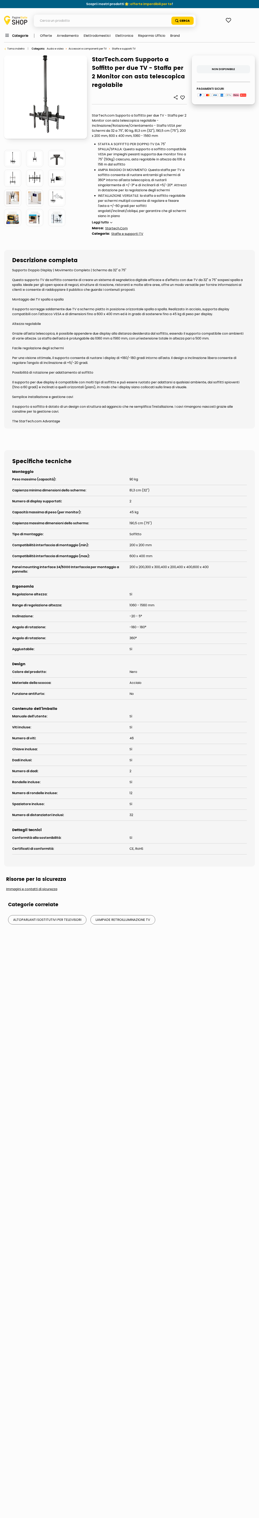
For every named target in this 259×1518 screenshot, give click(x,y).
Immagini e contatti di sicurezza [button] (31, 889)
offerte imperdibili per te (151, 4)
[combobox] (115, 21)
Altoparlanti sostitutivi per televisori (47, 919)
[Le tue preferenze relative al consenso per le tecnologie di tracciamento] (252, 1511)
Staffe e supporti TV (124, 48)
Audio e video (55, 48)
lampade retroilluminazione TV (123, 919)
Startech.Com (116, 228)
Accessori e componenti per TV (88, 48)
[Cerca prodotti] (182, 21)
